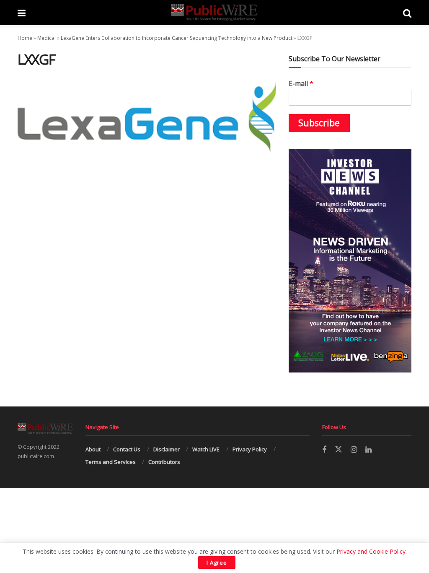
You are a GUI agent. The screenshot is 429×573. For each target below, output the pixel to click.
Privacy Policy (250, 449)
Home (25, 38)
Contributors (164, 462)
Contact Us (126, 449)
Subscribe (319, 123)
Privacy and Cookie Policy (371, 551)
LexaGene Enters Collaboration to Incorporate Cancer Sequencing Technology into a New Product (176, 38)
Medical (46, 38)
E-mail (301, 83)
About (93, 449)
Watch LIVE (206, 449)
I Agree (217, 562)
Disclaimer (166, 449)
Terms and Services (110, 462)
